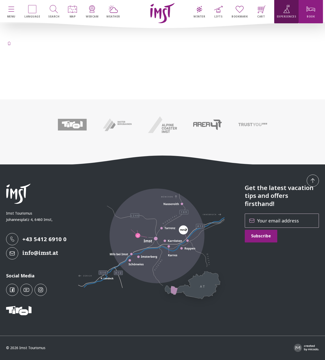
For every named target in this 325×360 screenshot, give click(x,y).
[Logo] (162, 13)
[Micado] (306, 348)
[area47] (207, 124)
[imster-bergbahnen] (117, 124)
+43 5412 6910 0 (44, 239)
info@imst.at (40, 253)
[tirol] (72, 124)
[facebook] (12, 290)
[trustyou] (252, 124)
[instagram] (41, 290)
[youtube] (26, 290)
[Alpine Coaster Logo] (162, 124)
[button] (313, 181)
